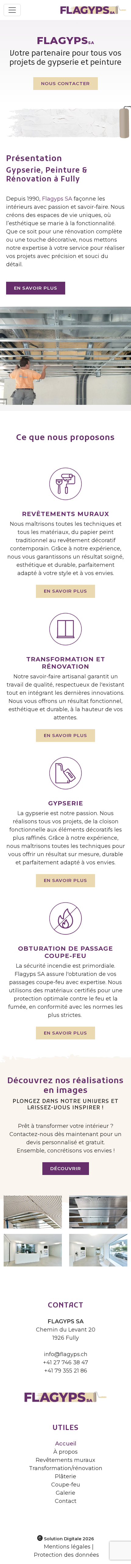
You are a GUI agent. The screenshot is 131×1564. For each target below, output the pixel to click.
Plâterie (65, 1476)
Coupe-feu (65, 1484)
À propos (65, 1452)
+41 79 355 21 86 (65, 1370)
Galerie (65, 1493)
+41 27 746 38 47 (65, 1362)
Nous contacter (65, 83)
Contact (65, 1501)
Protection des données (66, 1555)
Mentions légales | (69, 1546)
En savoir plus (35, 288)
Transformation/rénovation (65, 1468)
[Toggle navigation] (12, 10)
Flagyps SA (57, 198)
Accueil (65, 1443)
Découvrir (65, 1168)
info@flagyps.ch (65, 1354)
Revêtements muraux (65, 1460)
